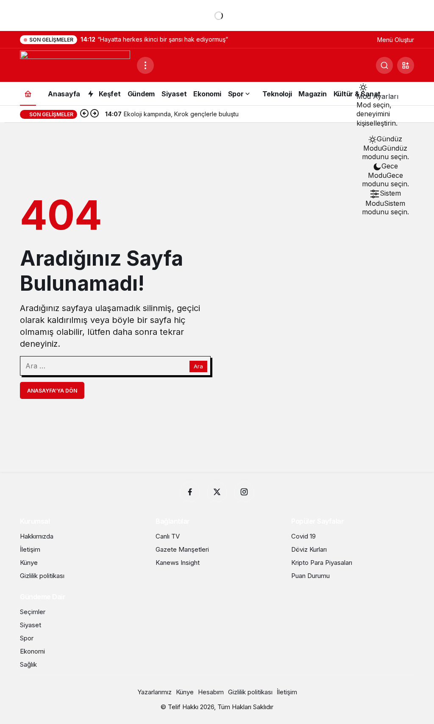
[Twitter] (217, 492)
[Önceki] (84, 114)
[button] (405, 65)
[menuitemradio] (385, 147)
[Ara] (384, 65)
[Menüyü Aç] (145, 65)
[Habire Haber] (75, 64)
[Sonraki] (94, 114)
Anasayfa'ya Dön (52, 390)
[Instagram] (244, 492)
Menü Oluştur (395, 39)
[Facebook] (190, 492)
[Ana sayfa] (28, 93)
